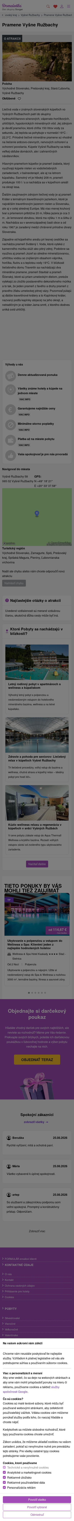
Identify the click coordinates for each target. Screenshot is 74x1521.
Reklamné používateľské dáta (26, 1482)
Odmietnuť (37, 1515)
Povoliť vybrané (37, 1507)
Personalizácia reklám (21, 1487)
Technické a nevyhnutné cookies (28, 1467)
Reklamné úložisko (19, 1477)
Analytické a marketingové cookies (29, 1472)
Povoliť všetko (37, 1499)
